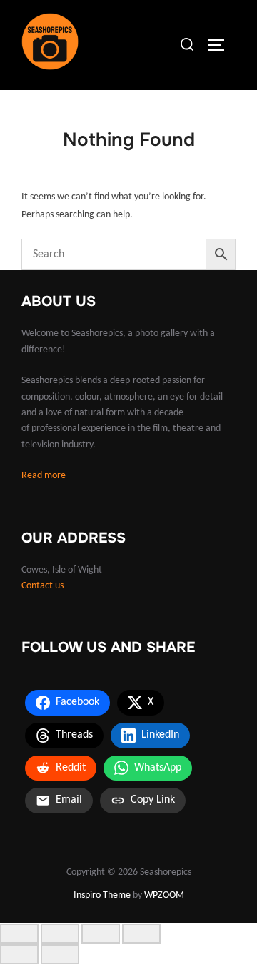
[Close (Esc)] (141, 934)
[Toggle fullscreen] (60, 934)
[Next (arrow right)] (60, 954)
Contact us (42, 585)
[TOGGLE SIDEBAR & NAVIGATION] (221, 45)
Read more (43, 475)
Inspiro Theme (102, 895)
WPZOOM (164, 895)
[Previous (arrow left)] (19, 954)
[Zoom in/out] (19, 934)
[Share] (100, 934)
